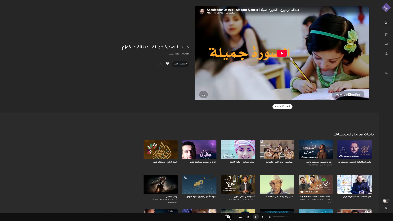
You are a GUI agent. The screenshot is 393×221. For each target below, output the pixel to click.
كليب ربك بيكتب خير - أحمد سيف (279, 197)
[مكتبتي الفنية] (386, 73)
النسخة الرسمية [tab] (282, 106)
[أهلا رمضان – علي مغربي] (238, 184)
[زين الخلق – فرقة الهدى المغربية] (277, 149)
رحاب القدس (171, 197)
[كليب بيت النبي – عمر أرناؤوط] (238, 149)
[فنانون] (386, 54)
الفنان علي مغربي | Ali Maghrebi (242, 200)
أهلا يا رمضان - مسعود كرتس (319, 162)
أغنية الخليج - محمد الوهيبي (165, 162)
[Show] (160, 64)
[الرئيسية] (386, 34)
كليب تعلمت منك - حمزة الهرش (357, 197)
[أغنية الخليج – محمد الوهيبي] (161, 149)
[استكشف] (386, 44)
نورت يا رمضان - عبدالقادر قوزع (203, 162)
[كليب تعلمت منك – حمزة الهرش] (354, 184)
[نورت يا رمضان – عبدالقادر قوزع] (199, 149)
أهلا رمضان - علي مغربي (244, 197)
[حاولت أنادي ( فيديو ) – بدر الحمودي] (199, 184)
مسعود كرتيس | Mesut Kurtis (319, 165)
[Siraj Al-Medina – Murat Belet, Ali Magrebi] (316, 184)
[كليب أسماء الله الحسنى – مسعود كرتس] (354, 149)
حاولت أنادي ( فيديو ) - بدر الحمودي (201, 197)
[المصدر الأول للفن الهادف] (386, 8)
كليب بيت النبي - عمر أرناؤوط (242, 162)
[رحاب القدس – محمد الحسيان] (161, 184)
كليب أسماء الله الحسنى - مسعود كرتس (354, 162)
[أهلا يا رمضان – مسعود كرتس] (316, 149)
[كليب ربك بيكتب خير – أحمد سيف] (277, 184)
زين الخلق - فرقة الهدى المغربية (279, 162)
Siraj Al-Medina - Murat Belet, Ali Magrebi (315, 197)
